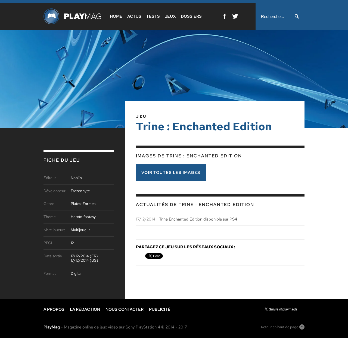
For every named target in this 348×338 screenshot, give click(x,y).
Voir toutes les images (170, 172)
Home (116, 16)
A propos (54, 309)
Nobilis (76, 178)
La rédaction (85, 309)
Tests (153, 16)
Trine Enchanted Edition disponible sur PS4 (198, 219)
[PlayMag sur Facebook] (224, 17)
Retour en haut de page (279, 327)
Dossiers (191, 16)
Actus (134, 16)
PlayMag (52, 327)
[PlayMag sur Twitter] (235, 17)
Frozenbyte (80, 191)
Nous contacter (124, 309)
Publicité (159, 309)
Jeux (170, 16)
